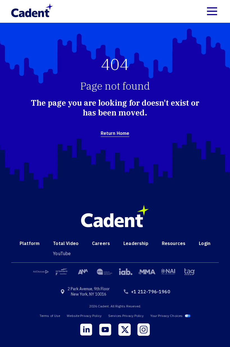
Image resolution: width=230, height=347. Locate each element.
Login (204, 243)
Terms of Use (50, 316)
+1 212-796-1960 (150, 291)
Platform (30, 243)
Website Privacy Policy (84, 316)
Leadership (135, 243)
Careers (101, 243)
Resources (173, 243)
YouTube (62, 253)
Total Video (66, 243)
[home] (35, 11)
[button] (212, 11)
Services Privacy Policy (126, 316)
